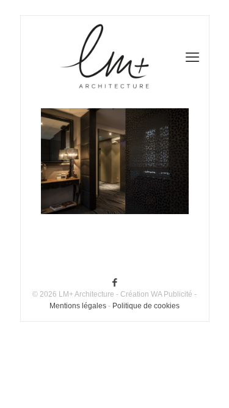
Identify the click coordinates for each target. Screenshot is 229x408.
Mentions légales (77, 306)
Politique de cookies (146, 306)
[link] (115, 161)
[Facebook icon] (114, 282)
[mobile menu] (192, 34)
